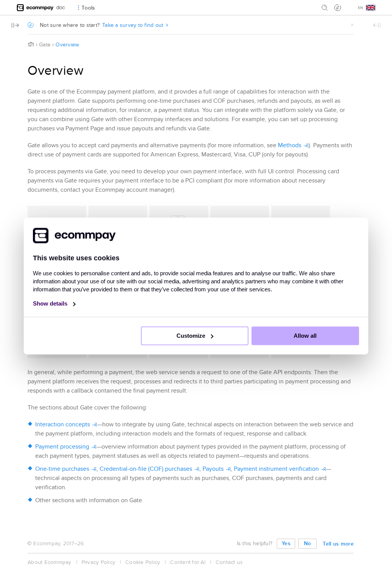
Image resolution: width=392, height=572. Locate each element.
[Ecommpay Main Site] (35, 7)
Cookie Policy (142, 562)
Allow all (305, 336)
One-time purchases (62, 469)
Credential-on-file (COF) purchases (146, 469)
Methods (289, 145)
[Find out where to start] (337, 7)
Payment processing (62, 446)
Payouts (213, 469)
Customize (191, 336)
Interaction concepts (62, 424)
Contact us (229, 562)
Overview (67, 44)
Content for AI (188, 562)
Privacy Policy (99, 562)
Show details (51, 304)
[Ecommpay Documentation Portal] (60, 7)
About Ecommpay (50, 562)
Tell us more (338, 544)
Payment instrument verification (276, 469)
